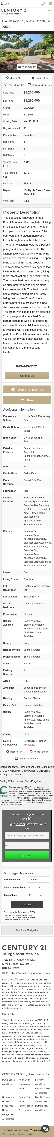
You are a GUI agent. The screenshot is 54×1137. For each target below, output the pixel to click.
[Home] (24, 950)
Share (30, 400)
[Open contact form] (50, 3)
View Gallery (29, 66)
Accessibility (8, 1133)
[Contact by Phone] (43, 3)
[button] (2, 52)
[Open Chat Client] (45, 1129)
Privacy (30, 1133)
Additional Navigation (27, 930)
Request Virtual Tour (42, 84)
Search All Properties (30, 389)
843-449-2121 (27, 365)
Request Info (41, 77)
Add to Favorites (16, 84)
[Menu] (49, 11)
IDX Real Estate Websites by (16, 1130)
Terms (20, 1133)
